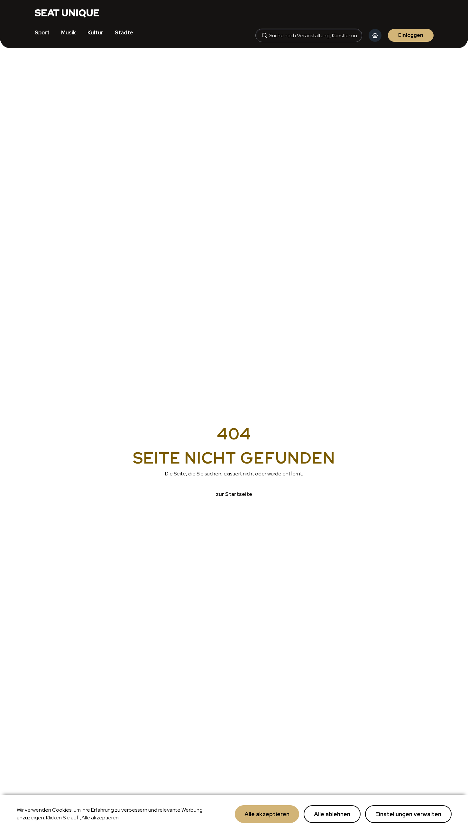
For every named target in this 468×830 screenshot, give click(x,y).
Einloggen (410, 35)
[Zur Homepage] (67, 13)
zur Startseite (234, 494)
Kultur (95, 32)
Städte (124, 32)
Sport (42, 32)
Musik (68, 32)
